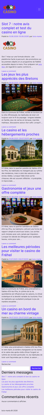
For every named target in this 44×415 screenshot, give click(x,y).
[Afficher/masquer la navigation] (39, 9)
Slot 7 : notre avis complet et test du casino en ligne (16, 28)
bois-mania (37, 36)
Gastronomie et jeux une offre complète (21, 190)
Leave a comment (9, 71)
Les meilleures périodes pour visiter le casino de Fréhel (21, 251)
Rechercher (6, 364)
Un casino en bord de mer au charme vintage (20, 311)
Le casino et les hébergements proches (20, 132)
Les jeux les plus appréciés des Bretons (20, 76)
